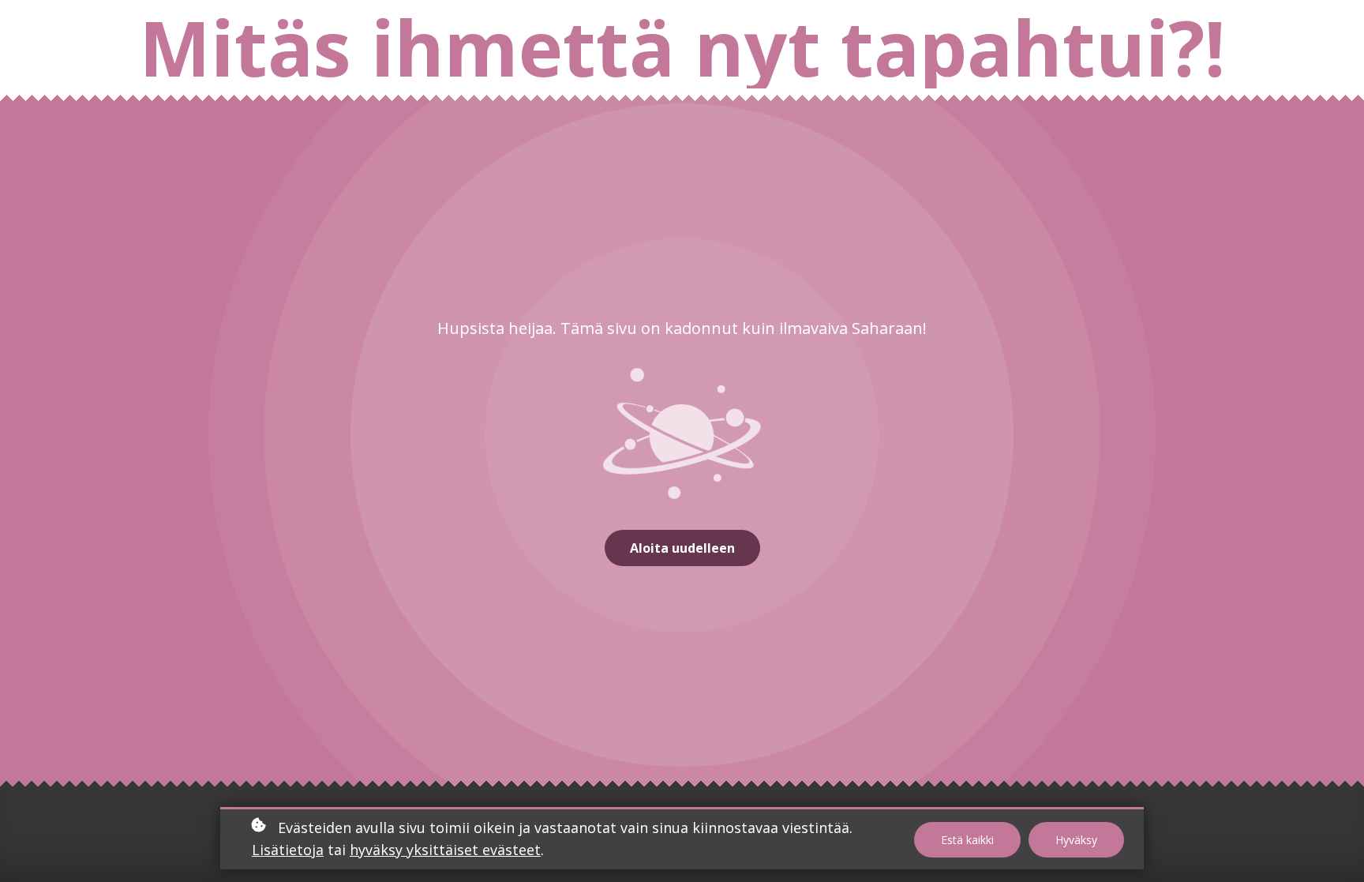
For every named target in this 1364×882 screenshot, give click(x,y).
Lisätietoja (288, 849)
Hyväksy (1076, 839)
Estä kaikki (967, 839)
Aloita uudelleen (682, 548)
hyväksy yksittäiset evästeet (445, 849)
